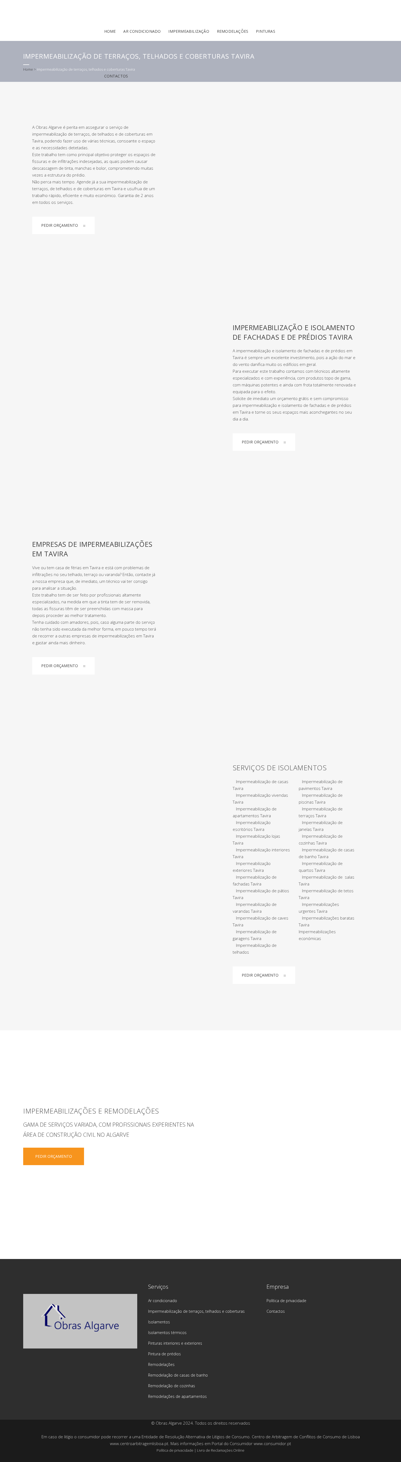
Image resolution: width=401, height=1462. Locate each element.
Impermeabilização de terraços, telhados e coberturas (196, 1311)
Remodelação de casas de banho (178, 1375)
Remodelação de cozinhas (171, 1385)
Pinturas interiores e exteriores (175, 1343)
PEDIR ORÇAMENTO (59, 225)
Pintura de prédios (164, 1353)
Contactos (276, 1311)
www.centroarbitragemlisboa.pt (139, 1443)
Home (28, 69)
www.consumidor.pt (272, 1443)
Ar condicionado (162, 1300)
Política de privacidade (286, 1300)
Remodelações (161, 1364)
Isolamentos (159, 1321)
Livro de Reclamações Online (220, 1450)
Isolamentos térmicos (167, 1332)
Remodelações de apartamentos (177, 1396)
